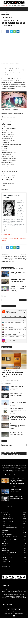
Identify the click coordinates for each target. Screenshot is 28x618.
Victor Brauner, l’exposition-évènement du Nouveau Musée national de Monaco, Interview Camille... (12, 373)
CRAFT (3, 275)
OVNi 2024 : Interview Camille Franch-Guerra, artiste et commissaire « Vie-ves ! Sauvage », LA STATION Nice (7, 260)
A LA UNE (3, 283)
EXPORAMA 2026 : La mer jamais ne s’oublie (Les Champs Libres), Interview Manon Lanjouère (18, 402)
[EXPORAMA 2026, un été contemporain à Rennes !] (5, 395)
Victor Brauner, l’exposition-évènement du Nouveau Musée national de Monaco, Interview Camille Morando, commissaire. (17, 482)
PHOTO (6, 14)
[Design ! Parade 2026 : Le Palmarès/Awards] (5, 274)
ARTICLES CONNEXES (7, 268)
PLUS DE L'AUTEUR (18, 268)
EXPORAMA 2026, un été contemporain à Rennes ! (16, 497)
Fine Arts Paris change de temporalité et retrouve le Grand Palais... (18, 410)
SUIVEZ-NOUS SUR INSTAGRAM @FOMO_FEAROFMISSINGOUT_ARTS (11, 453)
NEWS (7, 12)
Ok (14, 615)
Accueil (2, 12)
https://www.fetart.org (6, 234)
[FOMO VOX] (14, 3)
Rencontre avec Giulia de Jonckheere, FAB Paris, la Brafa (20, 258)
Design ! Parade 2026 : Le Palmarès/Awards (16, 490)
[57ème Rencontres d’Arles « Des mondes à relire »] (5, 281)
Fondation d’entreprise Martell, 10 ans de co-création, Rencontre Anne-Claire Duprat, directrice (18, 418)
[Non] (26, 614)
